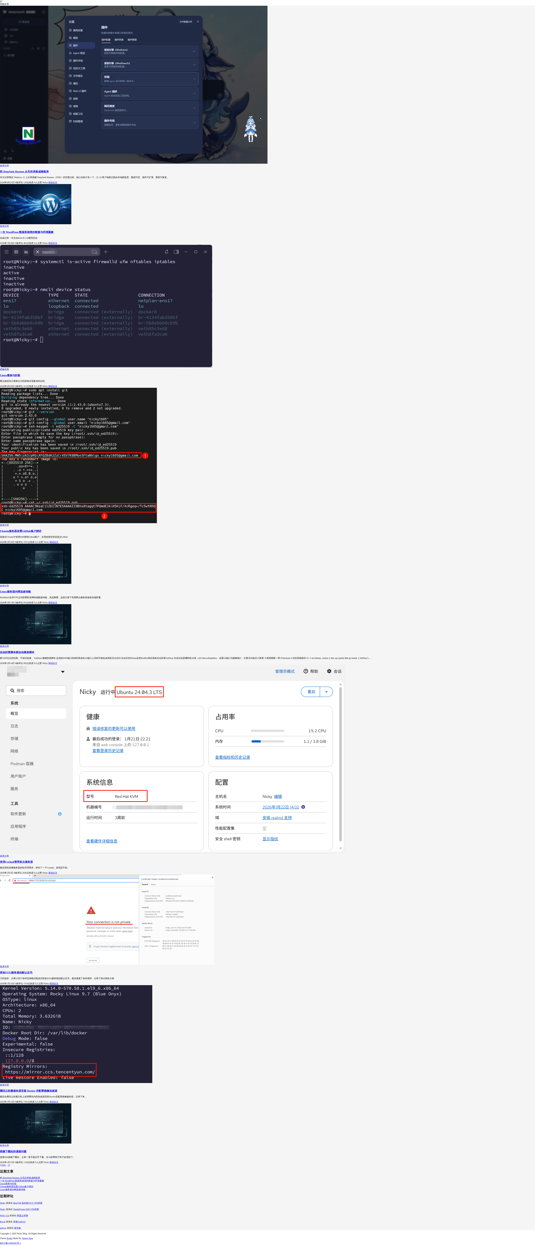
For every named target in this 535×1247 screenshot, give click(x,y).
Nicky (2, 1203)
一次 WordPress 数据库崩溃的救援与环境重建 (27, 232)
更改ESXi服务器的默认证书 (16, 972)
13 (9, 1165)
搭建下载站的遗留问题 (13, 1151)
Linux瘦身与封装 (10, 375)
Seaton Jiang (27, 1238)
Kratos (10, 1238)
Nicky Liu (4, 1215)
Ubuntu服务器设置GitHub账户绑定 (21, 531)
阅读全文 (52, 182)
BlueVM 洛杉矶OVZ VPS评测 (27, 1203)
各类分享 (4, 165)
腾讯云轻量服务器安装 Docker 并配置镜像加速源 (28, 1090)
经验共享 (4, 369)
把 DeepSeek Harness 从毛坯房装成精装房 (24, 171)
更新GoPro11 (19, 1222)
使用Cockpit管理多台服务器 (16, 861)
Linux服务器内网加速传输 (15, 591)
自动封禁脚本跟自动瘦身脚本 (17, 652)
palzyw (3, 1228)
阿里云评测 (22, 1215)
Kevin (2, 1222)
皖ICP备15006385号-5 (10, 1243)
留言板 (17, 1228)
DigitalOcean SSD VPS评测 (26, 1209)
